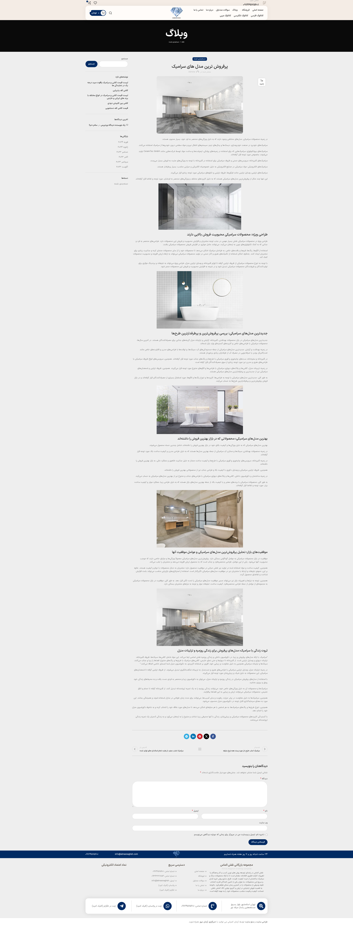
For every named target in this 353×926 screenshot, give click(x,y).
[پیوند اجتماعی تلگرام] (186, 736)
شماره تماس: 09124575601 (163, 871)
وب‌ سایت (263, 822)
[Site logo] (176, 12)
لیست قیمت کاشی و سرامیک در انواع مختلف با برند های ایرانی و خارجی (107, 97)
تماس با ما (200, 885)
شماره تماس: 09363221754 (163, 876)
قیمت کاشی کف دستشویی (116, 108)
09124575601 (91, 854)
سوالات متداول (198, 880)
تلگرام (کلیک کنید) (167, 890)
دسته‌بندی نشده (174, 42)
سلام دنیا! (93, 125)
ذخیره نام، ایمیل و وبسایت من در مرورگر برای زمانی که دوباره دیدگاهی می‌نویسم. (229, 834)
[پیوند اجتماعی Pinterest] (200, 736)
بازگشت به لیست (199, 749)
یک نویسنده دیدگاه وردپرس (113, 125)
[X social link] (206, 736)
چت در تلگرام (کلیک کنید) (104, 906)
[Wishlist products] (95, 3)
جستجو (124, 58)
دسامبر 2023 (122, 152)
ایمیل (195, 811)
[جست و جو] (110, 13)
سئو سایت (249, 922)
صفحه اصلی (199, 871)
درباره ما (201, 890)
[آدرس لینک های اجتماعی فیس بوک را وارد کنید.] (213, 736)
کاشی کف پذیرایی (120, 90)
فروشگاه (201, 876)
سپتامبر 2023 (122, 162)
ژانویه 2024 (123, 147)
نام (265, 811)
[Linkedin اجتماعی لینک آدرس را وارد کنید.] (193, 736)
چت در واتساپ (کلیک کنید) (149, 906)
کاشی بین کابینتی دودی (118, 103)
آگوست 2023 (122, 167)
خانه (183, 42)
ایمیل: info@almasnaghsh (163, 880)
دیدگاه (264, 778)
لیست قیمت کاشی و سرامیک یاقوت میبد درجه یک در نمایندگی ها (107, 84)
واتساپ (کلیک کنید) (166, 885)
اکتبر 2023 (123, 157)
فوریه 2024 (123, 142)
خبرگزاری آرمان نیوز (208, 922)
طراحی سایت (262, 922)
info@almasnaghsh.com (126, 854)
